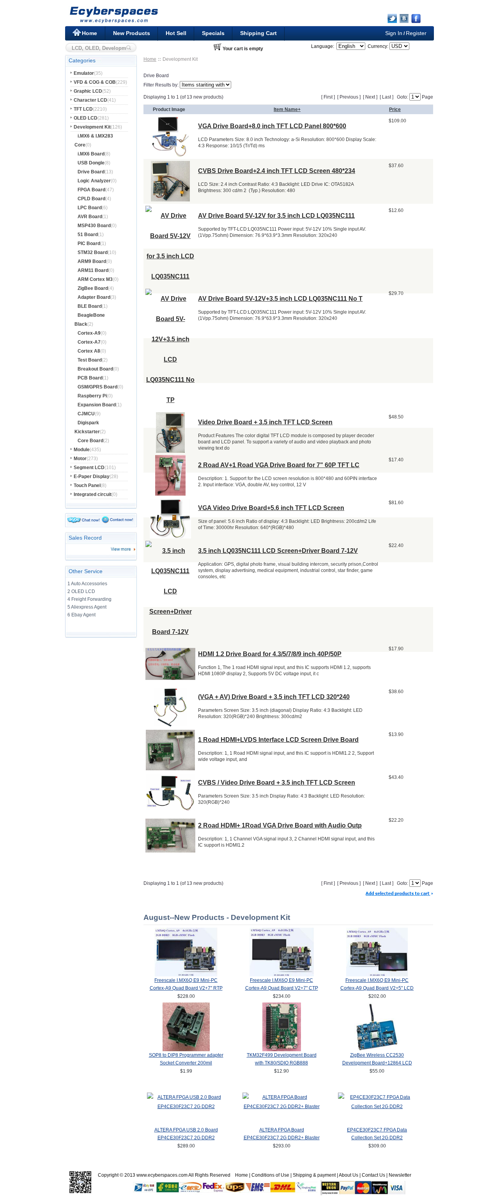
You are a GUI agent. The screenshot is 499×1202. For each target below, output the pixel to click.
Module (82, 449)
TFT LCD (83, 109)
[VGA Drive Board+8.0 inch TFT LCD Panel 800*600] (170, 154)
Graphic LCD (88, 91)
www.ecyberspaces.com (162, 1175)
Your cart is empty (243, 48)
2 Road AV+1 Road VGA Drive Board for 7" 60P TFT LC (278, 465)
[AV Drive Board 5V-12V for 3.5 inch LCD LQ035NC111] (170, 276)
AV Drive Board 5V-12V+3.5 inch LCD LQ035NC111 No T (280, 298)
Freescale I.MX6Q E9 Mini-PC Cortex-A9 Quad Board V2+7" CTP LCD (281, 988)
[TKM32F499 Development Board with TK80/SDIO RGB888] (281, 1049)
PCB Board (90, 378)
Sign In (393, 33)
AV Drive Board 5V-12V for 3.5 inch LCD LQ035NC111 (276, 215)
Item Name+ (287, 109)
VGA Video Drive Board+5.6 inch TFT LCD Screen (271, 508)
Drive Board (91, 172)
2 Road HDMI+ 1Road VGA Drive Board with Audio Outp (280, 825)
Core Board (90, 440)
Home (89, 33)
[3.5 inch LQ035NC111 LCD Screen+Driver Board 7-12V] (170, 631)
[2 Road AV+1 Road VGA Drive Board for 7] (170, 493)
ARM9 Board (92, 261)
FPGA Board (91, 189)
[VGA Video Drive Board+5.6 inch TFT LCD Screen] (170, 536)
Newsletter (400, 1175)
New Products (131, 33)
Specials (213, 33)
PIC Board (89, 243)
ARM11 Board (93, 270)
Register (416, 33)
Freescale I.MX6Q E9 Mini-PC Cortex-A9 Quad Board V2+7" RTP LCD (186, 988)
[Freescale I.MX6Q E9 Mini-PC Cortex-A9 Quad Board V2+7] (186, 975)
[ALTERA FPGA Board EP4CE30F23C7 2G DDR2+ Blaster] (281, 1106)
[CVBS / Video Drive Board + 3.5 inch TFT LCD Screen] (170, 809)
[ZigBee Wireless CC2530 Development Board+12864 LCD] (377, 1049)
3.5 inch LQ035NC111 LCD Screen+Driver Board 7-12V (278, 550)
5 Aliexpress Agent (86, 607)
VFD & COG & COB (95, 82)
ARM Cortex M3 (95, 279)
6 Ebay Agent (81, 615)
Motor (80, 458)
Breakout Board (95, 369)
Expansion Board (97, 405)
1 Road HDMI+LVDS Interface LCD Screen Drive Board (278, 739)
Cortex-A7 (89, 342)
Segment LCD (89, 467)
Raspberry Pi (92, 396)
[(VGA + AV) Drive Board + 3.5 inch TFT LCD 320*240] (171, 725)
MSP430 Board (94, 225)
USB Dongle (91, 163)
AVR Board (90, 216)
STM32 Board (93, 252)
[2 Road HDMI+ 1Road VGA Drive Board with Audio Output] (170, 850)
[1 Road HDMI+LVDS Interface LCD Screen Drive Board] (170, 768)
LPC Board (90, 207)
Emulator (84, 73)
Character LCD (90, 100)
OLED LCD (85, 118)
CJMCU (86, 414)
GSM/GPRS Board (97, 387)
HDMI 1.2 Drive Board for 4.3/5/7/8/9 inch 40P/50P (270, 654)
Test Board (90, 360)
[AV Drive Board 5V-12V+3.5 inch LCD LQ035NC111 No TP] (170, 400)
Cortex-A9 (89, 333)
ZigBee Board (93, 288)
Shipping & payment (314, 1175)
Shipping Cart (258, 33)
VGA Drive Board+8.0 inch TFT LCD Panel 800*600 (272, 126)
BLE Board (90, 306)
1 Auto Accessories (87, 583)
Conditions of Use (270, 1175)
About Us (348, 1175)
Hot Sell (176, 33)
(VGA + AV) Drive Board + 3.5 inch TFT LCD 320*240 (274, 697)
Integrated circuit (92, 494)
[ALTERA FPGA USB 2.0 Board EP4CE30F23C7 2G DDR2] (186, 1106)
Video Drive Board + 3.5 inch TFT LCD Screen (265, 422)
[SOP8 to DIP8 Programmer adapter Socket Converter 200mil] (186, 1049)
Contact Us (373, 1175)
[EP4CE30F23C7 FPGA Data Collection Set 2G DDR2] (377, 1106)
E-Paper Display (92, 476)
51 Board (88, 234)
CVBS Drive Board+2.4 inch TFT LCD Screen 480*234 (276, 171)
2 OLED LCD (81, 591)
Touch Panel (87, 485)
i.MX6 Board (91, 154)
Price (395, 109)
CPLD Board (91, 198)
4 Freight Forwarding (89, 599)
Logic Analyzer (94, 181)
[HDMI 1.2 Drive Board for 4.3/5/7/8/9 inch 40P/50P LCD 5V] (170, 677)
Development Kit (92, 127)
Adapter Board (94, 297)
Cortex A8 (89, 351)
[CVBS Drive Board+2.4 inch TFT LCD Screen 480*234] (170, 199)
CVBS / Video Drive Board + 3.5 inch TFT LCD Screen (276, 782)
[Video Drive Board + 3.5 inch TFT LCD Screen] (170, 450)
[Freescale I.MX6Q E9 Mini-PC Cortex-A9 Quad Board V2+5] (377, 975)
